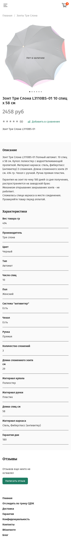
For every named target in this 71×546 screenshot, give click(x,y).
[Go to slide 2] (32, 91)
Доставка (8, 508)
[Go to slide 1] (29, 91)
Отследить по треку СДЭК (18, 503)
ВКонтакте (9, 529)
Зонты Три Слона (27, 15)
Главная (7, 15)
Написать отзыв (15, 480)
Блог (5, 535)
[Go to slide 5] (38, 91)
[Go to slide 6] (41, 91)
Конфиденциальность (16, 519)
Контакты (8, 524)
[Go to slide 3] (34, 91)
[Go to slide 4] (36, 91)
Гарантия (8, 514)
